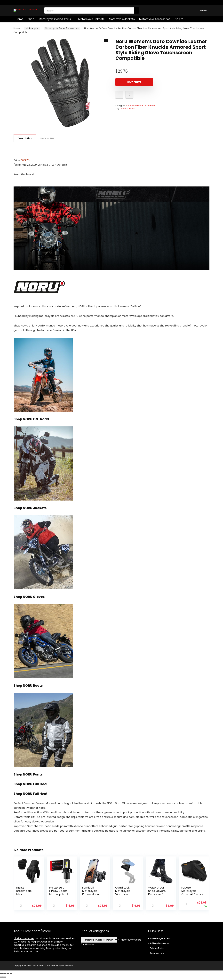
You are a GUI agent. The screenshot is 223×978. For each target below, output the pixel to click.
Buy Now (134, 82)
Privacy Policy (157, 948)
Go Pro (179, 19)
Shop (31, 19)
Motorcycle (32, 28)
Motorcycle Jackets (122, 19)
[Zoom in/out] (1, 973)
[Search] (136, 10)
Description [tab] (24, 138)
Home (19, 19)
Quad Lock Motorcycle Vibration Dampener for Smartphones (125, 894)
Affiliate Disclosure (159, 943)
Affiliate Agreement (160, 938)
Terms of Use (157, 953)
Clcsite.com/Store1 (24, 938)
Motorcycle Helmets (91, 19)
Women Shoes (127, 108)
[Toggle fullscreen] (4, 973)
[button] (106, 40)
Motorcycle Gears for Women (62, 28)
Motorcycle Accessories (154, 19)
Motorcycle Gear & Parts (55, 19)
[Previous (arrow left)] (1, 977)
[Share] (8, 973)
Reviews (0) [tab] (47, 138)
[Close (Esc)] (11, 973)
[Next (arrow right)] (4, 977)
